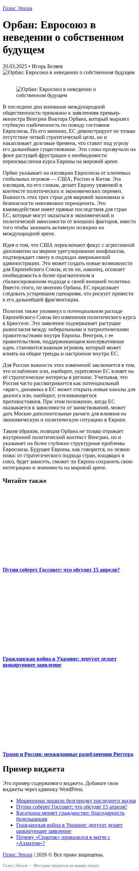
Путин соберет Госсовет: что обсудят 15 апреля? (61, 570)
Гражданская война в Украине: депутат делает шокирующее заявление (60, 662)
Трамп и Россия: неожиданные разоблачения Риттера (68, 754)
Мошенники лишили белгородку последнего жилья (76, 801)
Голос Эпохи (17, 8)
